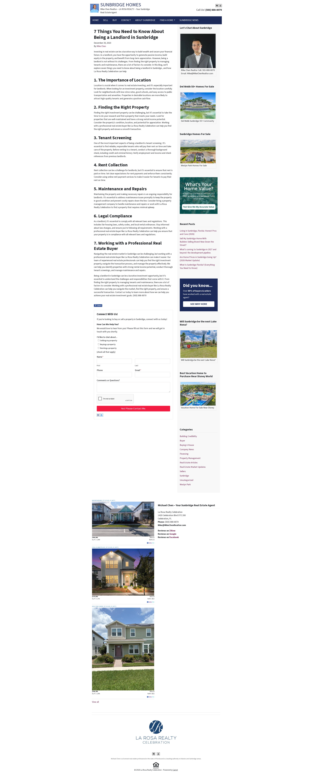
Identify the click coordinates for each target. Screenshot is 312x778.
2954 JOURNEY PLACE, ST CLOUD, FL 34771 (105, 547)
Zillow (172, 530)
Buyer (182, 440)
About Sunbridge (145, 20)
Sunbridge (184, 475)
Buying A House (187, 445)
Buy (114, 20)
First (98, 365)
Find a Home (166, 20)
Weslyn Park (185, 484)
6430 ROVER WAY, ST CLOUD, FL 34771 (103, 500)
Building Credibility (188, 436)
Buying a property (108, 344)
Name (100, 356)
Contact (126, 20)
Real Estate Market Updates (193, 467)
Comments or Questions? (108, 380)
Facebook (174, 537)
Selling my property (108, 340)
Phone (100, 370)
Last (136, 365)
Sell (105, 20)
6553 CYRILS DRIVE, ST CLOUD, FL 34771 (104, 606)
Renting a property (108, 348)
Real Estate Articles (189, 462)
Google (172, 534)
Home (95, 20)
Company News (187, 449)
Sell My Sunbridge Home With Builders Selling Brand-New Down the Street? (197, 242)
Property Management (190, 458)
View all (95, 701)
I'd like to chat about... (107, 337)
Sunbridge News (189, 20)
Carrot (175, 770)
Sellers (183, 471)
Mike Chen (101, 46)
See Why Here (198, 304)
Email (138, 370)
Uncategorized (186, 480)
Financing (184, 453)
